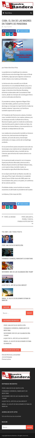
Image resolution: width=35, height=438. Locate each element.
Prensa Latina (6, 359)
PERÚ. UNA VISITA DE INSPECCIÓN (12, 245)
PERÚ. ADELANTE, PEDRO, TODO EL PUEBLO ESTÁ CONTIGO (25, 219)
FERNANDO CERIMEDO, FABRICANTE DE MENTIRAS (17, 259)
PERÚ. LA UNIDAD (9, 217)
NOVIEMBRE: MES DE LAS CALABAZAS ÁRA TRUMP (17, 272)
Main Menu (8, 13)
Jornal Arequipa (7, 357)
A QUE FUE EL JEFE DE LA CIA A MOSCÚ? (14, 285)
